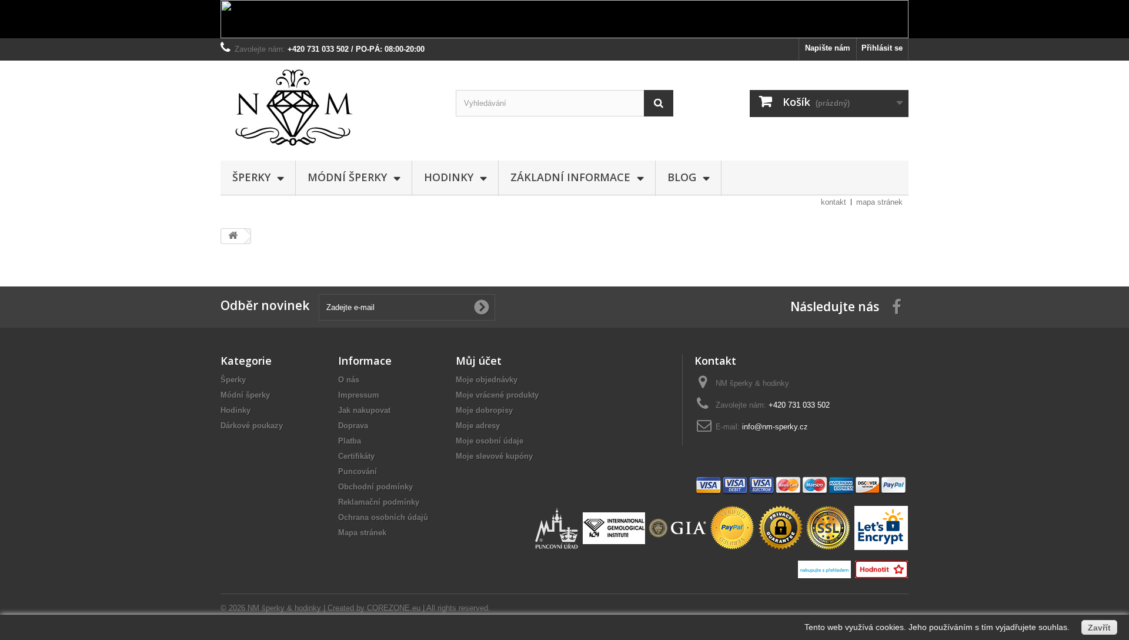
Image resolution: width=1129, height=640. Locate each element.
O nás (348, 379)
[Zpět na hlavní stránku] (233, 236)
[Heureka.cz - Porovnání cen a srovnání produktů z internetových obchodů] (825, 568)
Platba (349, 440)
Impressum (358, 395)
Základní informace (570, 177)
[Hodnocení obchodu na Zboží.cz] (881, 568)
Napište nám (827, 48)
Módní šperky (347, 177)
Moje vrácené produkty (497, 395)
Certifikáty (356, 456)
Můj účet (479, 361)
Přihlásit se (882, 48)
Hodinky (448, 177)
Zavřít (1099, 627)
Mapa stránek (362, 532)
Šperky (251, 177)
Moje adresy (478, 425)
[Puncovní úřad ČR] (558, 527)
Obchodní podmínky (375, 486)
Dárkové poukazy (252, 425)
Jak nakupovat (364, 410)
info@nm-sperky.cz (775, 426)
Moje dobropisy (484, 410)
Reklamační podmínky (378, 502)
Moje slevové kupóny (494, 456)
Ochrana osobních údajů (383, 517)
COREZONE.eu (393, 608)
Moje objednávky (486, 379)
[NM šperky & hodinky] (329, 107)
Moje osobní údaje (489, 440)
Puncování (357, 471)
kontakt (833, 202)
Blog (681, 177)
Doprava (353, 425)
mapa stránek (879, 202)
